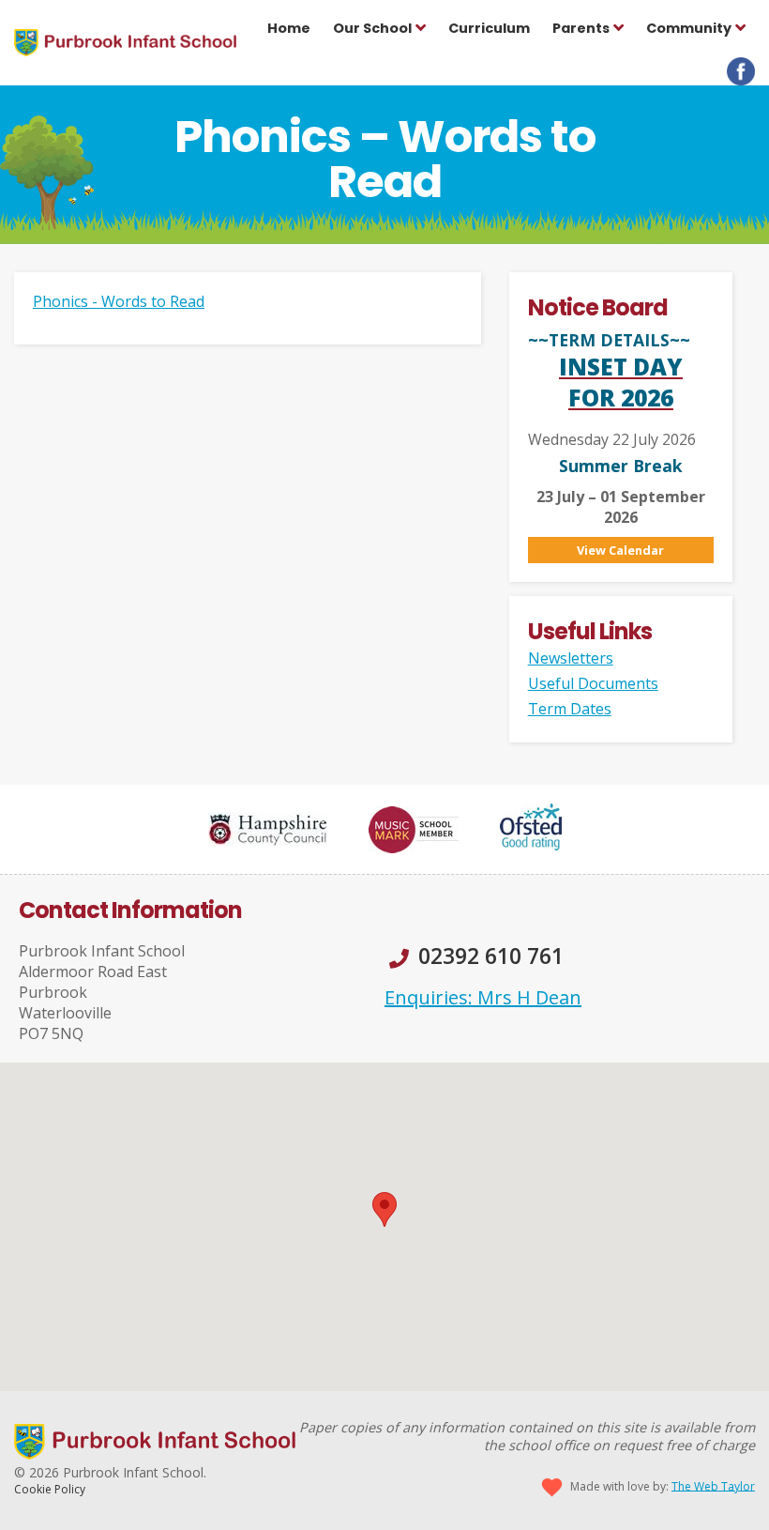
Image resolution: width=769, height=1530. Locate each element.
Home (288, 28)
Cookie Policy (49, 1489)
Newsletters (570, 658)
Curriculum (489, 28)
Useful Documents (593, 683)
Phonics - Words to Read (118, 301)
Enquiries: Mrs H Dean (482, 997)
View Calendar (620, 550)
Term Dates (569, 708)
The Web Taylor (713, 1485)
